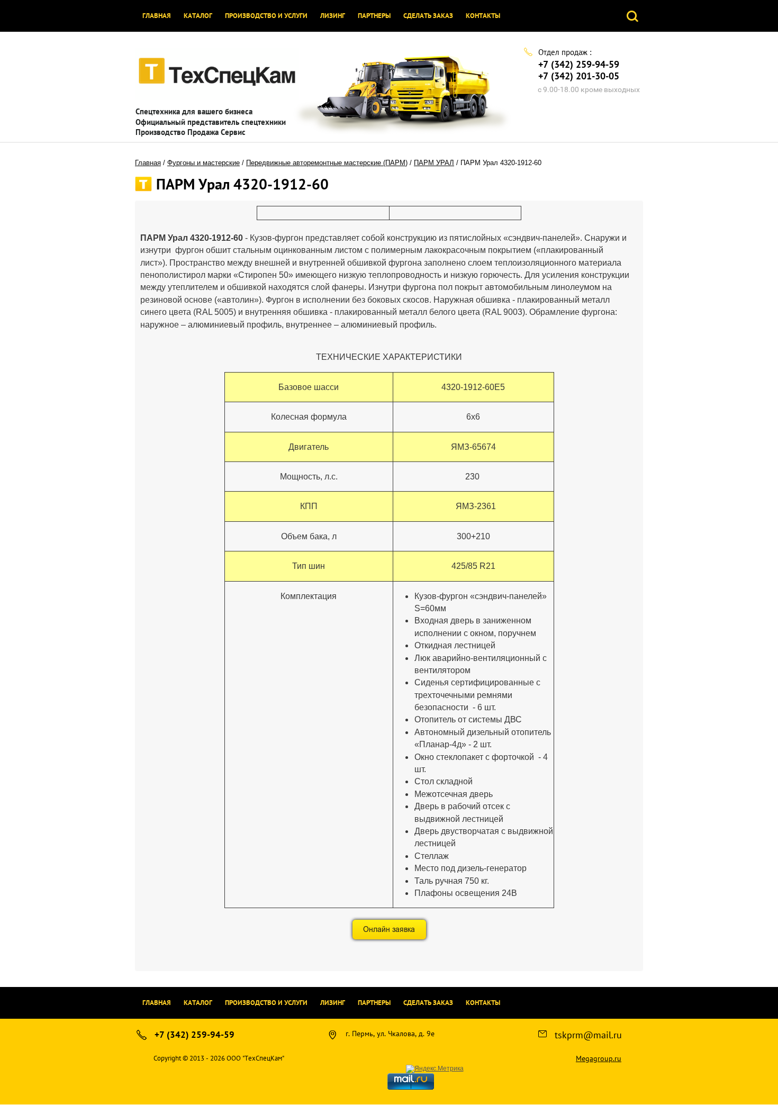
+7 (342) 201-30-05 (578, 76)
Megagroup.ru (598, 1058)
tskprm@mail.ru (588, 1035)
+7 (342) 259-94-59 (578, 64)
